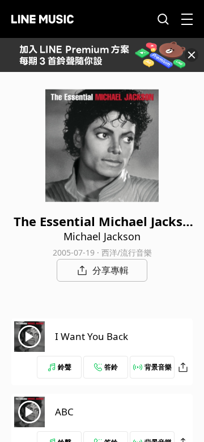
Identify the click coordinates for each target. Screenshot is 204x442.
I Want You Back (91, 336)
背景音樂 (158, 367)
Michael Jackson (102, 236)
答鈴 (111, 367)
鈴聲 (64, 367)
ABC (64, 411)
